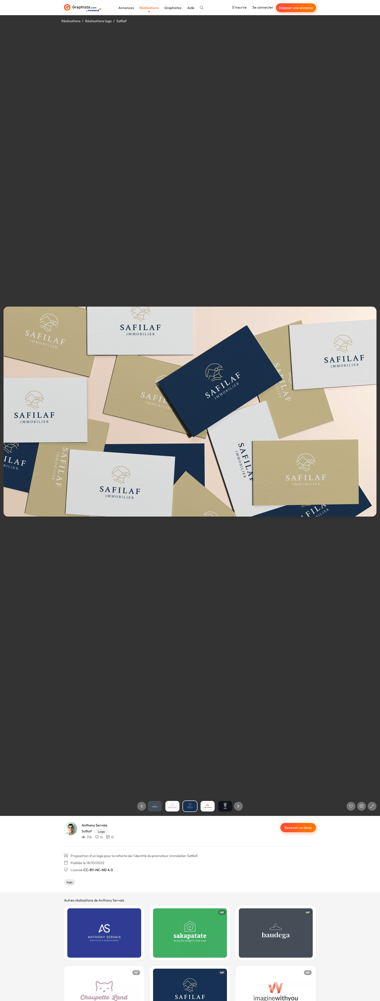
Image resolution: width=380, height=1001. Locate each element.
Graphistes (172, 8)
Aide (190, 8)
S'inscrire (239, 7)
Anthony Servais (94, 825)
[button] (141, 806)
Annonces (126, 8)
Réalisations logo (98, 21)
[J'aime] (351, 806)
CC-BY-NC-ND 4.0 (98, 870)
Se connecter (262, 7)
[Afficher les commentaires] (361, 806)
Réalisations (149, 8)
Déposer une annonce (296, 8)
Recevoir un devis (298, 827)
